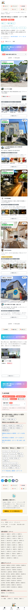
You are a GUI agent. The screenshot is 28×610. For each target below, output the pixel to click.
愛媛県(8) (13, 582)
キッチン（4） (15, 27)
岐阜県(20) (3, 576)
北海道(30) (3, 565)
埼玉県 (14, 538)
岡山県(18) (13, 580)
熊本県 (14, 555)
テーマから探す (17, 12)
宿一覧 (2, 41)
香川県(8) (8, 582)
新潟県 (3, 542)
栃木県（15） (12, 425)
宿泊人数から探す (21, 524)
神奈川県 (21, 396)
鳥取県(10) (3, 580)
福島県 (14, 536)
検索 (14, 41)
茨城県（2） (5, 425)
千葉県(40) (14, 569)
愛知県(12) (23, 574)
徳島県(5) (18, 582)
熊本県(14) (19, 585)
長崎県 (8, 555)
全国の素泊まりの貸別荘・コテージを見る (12, 437)
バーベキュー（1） (6, 27)
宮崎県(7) (8, 587)
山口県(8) (3, 582)
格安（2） (20, 453)
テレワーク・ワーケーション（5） (10, 463)
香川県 (20, 551)
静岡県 (3, 545)
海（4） (18, 467)
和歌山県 (9, 549)
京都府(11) (19, 576)
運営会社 (16, 598)
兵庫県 (20, 547)
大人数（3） (5, 456)
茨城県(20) (13, 567)
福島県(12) (8, 567)
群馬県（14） (20, 425)
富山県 (9, 542)
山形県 (9, 536)
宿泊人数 (6, 399)
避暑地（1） (12, 467)
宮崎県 (3, 558)
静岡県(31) (18, 574)
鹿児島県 (10, 558)
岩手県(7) (13, 565)
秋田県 (20, 534)
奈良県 (3, 549)
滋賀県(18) (14, 576)
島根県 (20, 549)
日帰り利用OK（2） (15, 465)
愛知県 (9, 545)
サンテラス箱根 (7, 361)
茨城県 (20, 536)
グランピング (17, 522)
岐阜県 (14, 545)
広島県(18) (19, 580)
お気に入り (8, 526)
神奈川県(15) (4, 571)
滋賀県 (3, 547)
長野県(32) (15, 571)
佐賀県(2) (8, 585)
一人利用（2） (6, 460)
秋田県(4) (18, 565)
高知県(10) (23, 582)
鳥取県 (15, 549)
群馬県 (9, 538)
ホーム (2, 12)
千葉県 (20, 538)
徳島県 (8, 553)
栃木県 (3, 538)
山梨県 (15, 540)
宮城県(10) (23, 565)
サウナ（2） (5, 467)
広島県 (9, 551)
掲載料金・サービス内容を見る (12, 511)
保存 (25, 62)
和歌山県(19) (19, 578)
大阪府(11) (3, 578)
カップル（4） (6, 458)
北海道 (3, 534)
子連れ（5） (20, 456)
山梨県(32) (9, 571)
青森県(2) (8, 565)
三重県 (20, 545)
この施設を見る (13, 115)
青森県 (9, 534)
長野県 (21, 540)
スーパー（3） (23, 27)
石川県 (14, 542)
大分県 (20, 555)
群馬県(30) (3, 569)
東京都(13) (19, 569)
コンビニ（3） (13, 453)
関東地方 (3, 13)
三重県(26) (8, 576)
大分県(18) (3, 587)
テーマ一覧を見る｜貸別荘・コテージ (11, 470)
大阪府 (14, 547)
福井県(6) (13, 574)
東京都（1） (19, 428)
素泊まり (23, 12)
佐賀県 (3, 555)
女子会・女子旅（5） (15, 458)
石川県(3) (8, 574)
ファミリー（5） (13, 456)
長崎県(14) (13, 585)
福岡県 (19, 553)
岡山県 (3, 551)
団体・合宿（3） (6, 465)
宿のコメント (8, 41)
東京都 (3, 540)
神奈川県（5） (6, 430)
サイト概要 (3, 598)
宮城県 (3, 536)
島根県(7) (8, 580)
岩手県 (14, 534)
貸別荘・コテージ (8, 12)
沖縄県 (15, 558)
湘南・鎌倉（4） (11, 23)
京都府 (9, 547)
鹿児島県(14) (14, 587)
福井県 (20, 542)
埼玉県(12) (8, 569)
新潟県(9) (20, 571)
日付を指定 (22, 399)
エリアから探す (4, 524)
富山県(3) (3, 574)
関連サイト (21, 598)
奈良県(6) (14, 578)
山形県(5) (3, 567)
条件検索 (3, 526)
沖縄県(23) (20, 587)
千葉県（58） (12, 428)
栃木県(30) (19, 567)
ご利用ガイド (10, 598)
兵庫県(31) (8, 578)
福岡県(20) (3, 585)
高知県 (14, 553)
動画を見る (10, 363)
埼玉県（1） (5, 428)
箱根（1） (4, 23)
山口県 (14, 551)
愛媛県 (3, 553)
